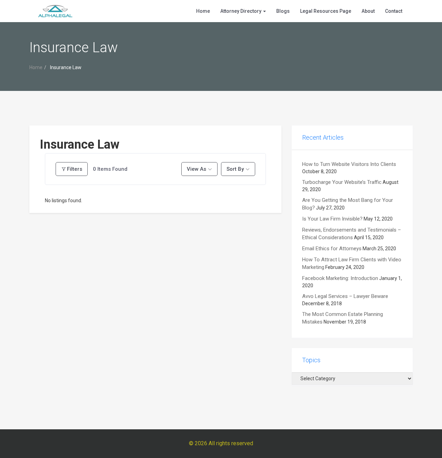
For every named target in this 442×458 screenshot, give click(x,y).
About (368, 11)
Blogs (283, 11)
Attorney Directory (241, 11)
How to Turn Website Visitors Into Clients (349, 164)
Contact (393, 11)
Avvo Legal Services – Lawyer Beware (345, 296)
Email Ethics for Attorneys (332, 248)
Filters (74, 169)
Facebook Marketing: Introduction (340, 278)
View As (196, 169)
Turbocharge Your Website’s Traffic (342, 182)
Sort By (235, 169)
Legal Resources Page (325, 11)
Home (203, 11)
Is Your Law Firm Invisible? (332, 219)
